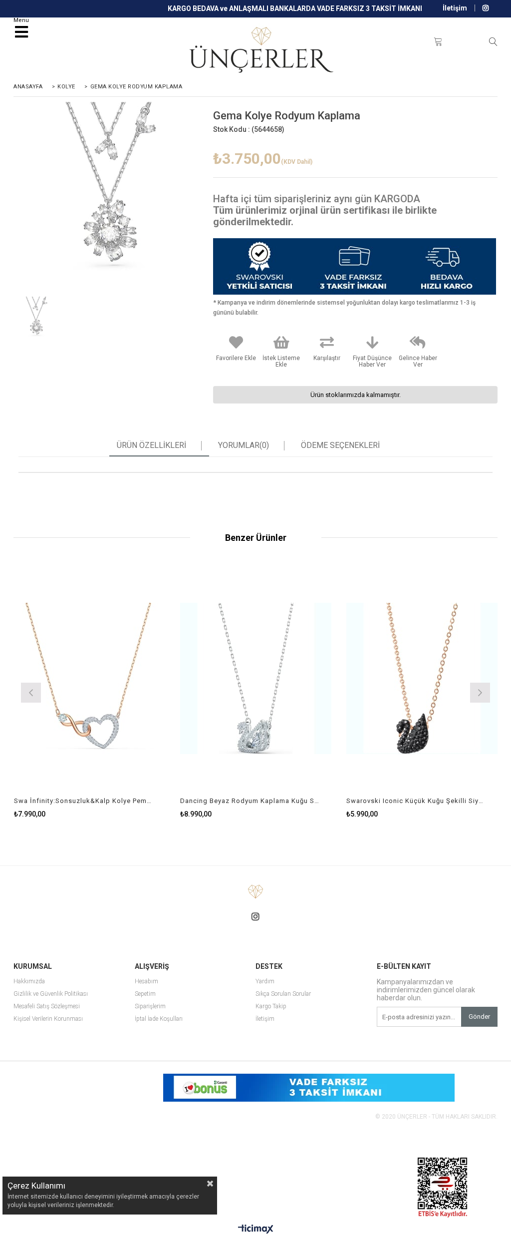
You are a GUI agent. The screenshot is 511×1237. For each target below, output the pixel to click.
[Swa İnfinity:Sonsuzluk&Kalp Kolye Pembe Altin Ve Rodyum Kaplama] (89, 679)
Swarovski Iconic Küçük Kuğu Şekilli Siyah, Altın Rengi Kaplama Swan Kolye (415, 801)
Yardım (265, 981)
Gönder (479, 1016)
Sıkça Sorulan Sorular (283, 994)
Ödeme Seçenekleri (340, 445)
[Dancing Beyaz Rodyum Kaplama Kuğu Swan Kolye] (255, 679)
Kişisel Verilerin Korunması (48, 1019)
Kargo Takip (271, 1006)
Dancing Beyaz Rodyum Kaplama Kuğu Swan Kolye (249, 801)
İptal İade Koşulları (159, 1019)
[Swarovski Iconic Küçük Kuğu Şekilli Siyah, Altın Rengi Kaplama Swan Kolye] (422, 679)
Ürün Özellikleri (151, 445)
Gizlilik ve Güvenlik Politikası (50, 994)
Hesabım (146, 981)
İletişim (455, 7)
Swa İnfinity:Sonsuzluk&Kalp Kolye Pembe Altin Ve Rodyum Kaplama (83, 801)
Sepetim (145, 994)
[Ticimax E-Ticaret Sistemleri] (255, 1230)
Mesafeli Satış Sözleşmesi (46, 1006)
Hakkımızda (29, 981)
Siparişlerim (150, 1006)
